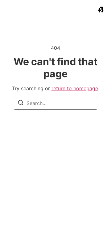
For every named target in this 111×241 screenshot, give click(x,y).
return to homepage (74, 88)
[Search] (21, 103)
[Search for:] (55, 103)
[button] (100, 10)
